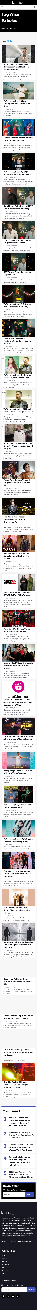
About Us (4, 1255)
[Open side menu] (2, 7)
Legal (3, 1267)
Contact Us (4, 1270)
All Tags (11, 41)
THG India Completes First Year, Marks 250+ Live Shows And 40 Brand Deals (21, 1174)
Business (4, 1258)
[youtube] (13, 1296)
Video (3, 1273)
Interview (4, 1261)
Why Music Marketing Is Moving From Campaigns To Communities (21, 1135)
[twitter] (8, 1296)
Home (3, 28)
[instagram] (18, 1296)
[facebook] (3, 1296)
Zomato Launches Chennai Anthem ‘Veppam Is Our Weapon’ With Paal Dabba (21, 1147)
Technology (5, 1264)
